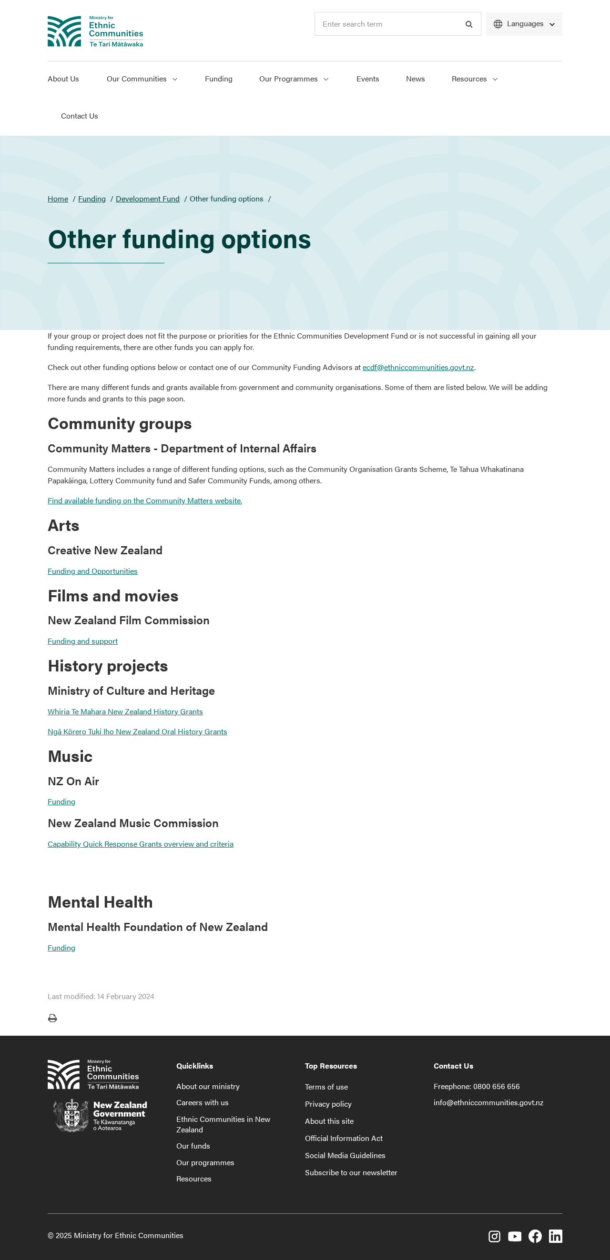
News (415, 78)
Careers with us (202, 1102)
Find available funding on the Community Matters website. (145, 500)
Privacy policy (328, 1103)
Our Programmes (289, 78)
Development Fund (148, 198)
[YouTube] (514, 1238)
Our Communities (138, 78)
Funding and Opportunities (93, 570)
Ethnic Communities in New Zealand (223, 1124)
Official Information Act (344, 1137)
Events (367, 78)
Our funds (193, 1145)
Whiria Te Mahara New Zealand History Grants (125, 711)
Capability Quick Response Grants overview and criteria (141, 843)
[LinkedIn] (555, 1238)
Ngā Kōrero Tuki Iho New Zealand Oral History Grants (137, 731)
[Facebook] (535, 1238)
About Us (63, 78)
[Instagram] (494, 1238)
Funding (219, 78)
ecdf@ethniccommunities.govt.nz (418, 366)
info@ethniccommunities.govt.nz (488, 1102)
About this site (329, 1120)
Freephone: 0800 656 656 (477, 1085)
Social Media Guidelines (345, 1155)
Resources (470, 78)
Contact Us (79, 115)
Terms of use (326, 1086)
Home (58, 198)
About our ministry (208, 1085)
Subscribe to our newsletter (351, 1172)
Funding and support (83, 640)
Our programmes (205, 1162)
